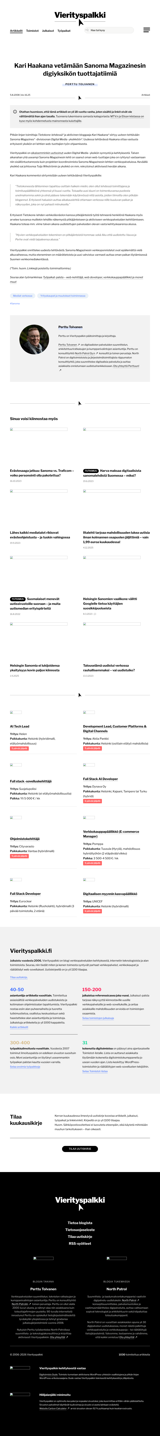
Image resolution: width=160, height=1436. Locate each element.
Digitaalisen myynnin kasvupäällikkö (110, 894)
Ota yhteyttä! (57, 1337)
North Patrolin (20, 1304)
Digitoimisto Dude (48, 1374)
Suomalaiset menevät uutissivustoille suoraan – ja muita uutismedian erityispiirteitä (35, 603)
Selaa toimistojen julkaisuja (98, 1018)
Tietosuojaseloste (80, 1230)
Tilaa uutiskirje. (19, 977)
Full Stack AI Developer (100, 779)
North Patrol (129, 1300)
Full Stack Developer (25, 894)
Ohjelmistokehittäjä (25, 839)
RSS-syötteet (80, 1244)
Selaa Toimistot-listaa (95, 1071)
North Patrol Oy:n (85, 353)
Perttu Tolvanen (67, 344)
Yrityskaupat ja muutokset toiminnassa (62, 295)
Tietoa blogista (80, 1223)
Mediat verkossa (22, 295)
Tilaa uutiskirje (80, 1148)
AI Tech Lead (19, 726)
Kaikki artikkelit (19, 1027)
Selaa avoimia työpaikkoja (25, 1066)
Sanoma (15, 303)
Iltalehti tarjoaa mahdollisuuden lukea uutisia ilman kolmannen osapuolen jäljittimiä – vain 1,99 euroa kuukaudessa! (116, 537)
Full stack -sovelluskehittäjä (31, 781)
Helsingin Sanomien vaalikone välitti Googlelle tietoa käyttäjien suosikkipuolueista (110, 603)
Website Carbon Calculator (53, 1408)
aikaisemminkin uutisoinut (47, 153)
